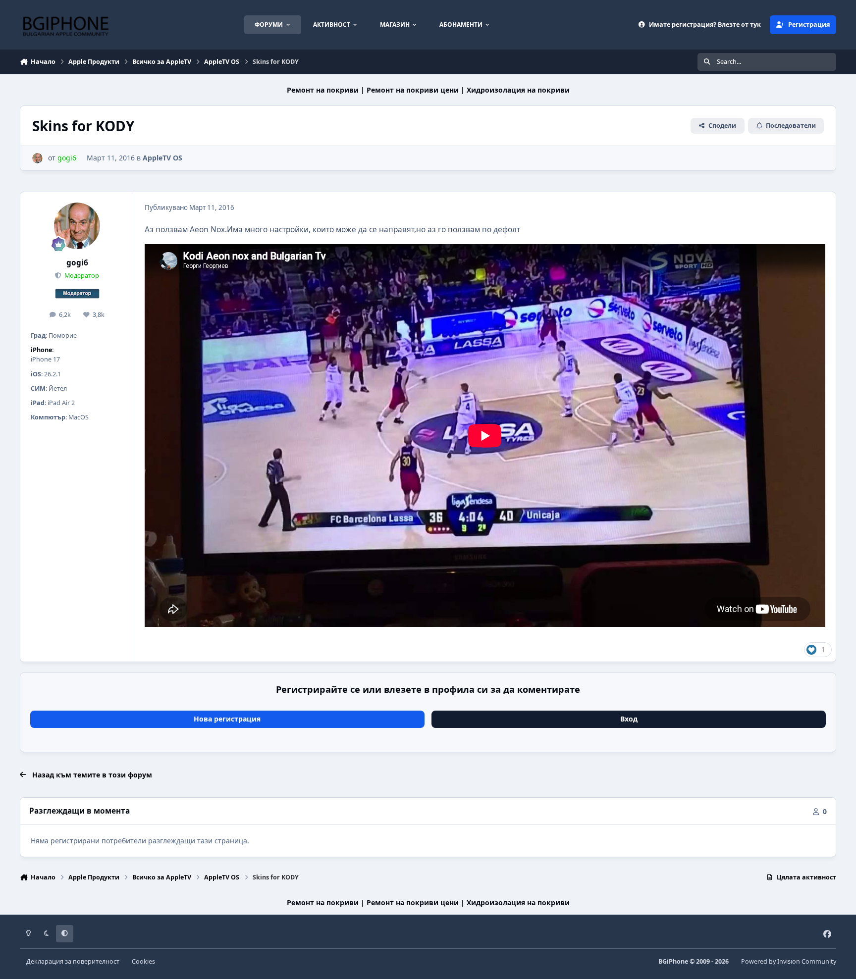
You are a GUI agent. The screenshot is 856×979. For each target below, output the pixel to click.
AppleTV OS (162, 157)
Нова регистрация (227, 718)
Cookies (143, 961)
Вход (629, 718)
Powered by (788, 961)
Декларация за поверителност (72, 961)
